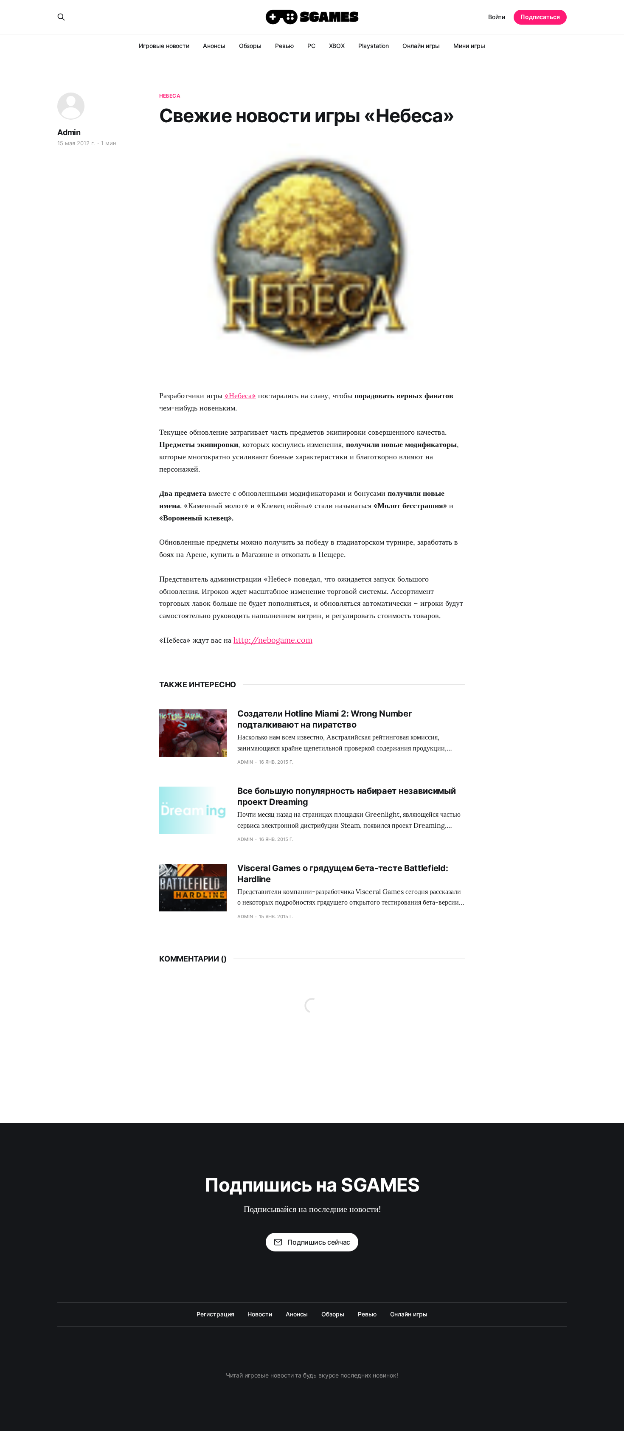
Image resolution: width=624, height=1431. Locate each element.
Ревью (284, 45)
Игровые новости (164, 45)
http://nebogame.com (272, 640)
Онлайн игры (421, 45)
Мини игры (469, 45)
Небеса (169, 96)
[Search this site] (61, 17)
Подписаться (540, 16)
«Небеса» (240, 395)
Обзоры (250, 45)
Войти (496, 16)
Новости (259, 1314)
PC (311, 45)
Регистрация (215, 1314)
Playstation (373, 45)
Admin (69, 132)
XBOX (337, 45)
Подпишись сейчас (318, 1242)
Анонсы (214, 45)
